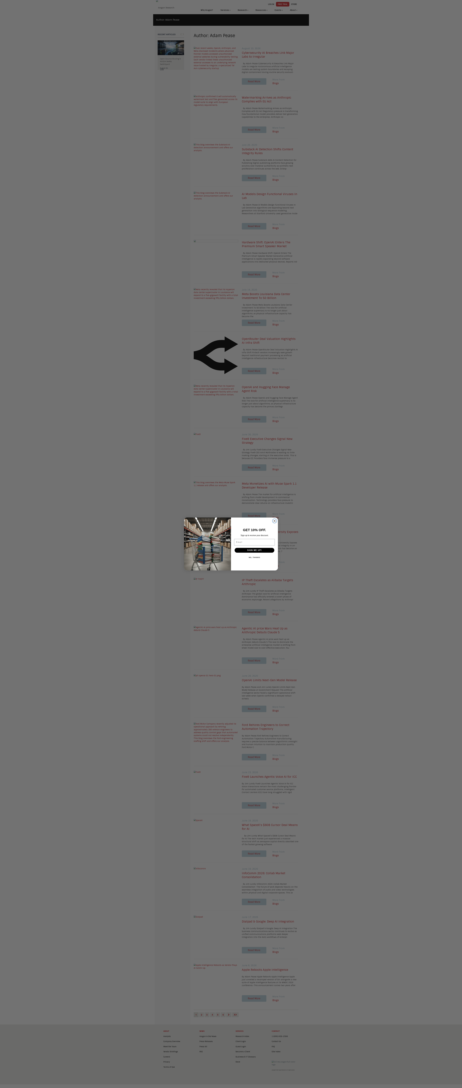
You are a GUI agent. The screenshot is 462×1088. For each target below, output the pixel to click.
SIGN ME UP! (254, 550)
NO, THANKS (254, 557)
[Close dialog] (274, 521)
